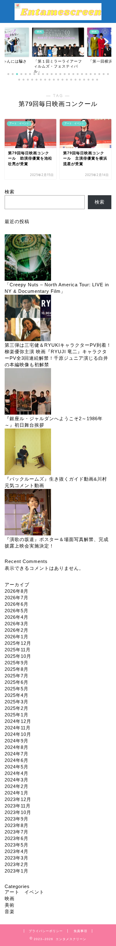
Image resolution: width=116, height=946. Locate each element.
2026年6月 (16, 604)
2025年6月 (16, 682)
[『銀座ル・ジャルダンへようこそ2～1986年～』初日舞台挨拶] (28, 392)
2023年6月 (16, 838)
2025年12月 (18, 643)
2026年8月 (16, 591)
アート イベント (24, 892)
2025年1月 (16, 714)
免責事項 (80, 931)
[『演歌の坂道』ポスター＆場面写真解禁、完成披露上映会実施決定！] (28, 512)
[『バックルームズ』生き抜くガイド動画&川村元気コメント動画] (28, 452)
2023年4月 (16, 851)
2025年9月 (16, 662)
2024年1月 (16, 792)
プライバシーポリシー (46, 931)
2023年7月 (16, 831)
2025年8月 (16, 669)
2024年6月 (16, 760)
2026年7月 (16, 597)
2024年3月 (16, 779)
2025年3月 (16, 701)
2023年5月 (16, 844)
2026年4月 (16, 617)
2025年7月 (16, 675)
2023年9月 (16, 818)
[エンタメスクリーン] (58, 17)
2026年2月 (16, 630)
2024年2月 (16, 786)
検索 (10, 191)
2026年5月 (16, 610)
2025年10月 (18, 656)
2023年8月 (16, 825)
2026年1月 (16, 636)
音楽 (10, 911)
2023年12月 (18, 799)
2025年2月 (16, 708)
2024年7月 (16, 753)
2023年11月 (18, 805)
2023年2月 (16, 864)
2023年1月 (16, 870)
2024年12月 (18, 721)
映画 (10, 898)
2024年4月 (16, 773)
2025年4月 (16, 695)
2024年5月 (16, 766)
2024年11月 (18, 727)
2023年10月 (18, 812)
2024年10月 (18, 734)
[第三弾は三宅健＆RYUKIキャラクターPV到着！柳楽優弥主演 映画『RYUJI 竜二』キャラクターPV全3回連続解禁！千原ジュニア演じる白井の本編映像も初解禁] (28, 318)
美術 (10, 905)
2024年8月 (16, 747)
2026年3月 (16, 623)
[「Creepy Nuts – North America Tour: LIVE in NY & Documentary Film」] (28, 258)
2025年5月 (16, 688)
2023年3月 (16, 857)
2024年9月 (16, 740)
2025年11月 (18, 649)
